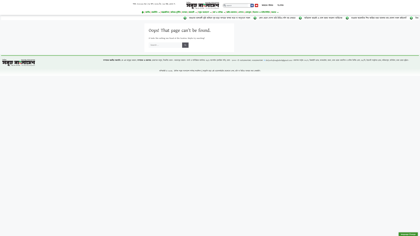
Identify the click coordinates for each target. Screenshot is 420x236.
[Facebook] (252, 5)
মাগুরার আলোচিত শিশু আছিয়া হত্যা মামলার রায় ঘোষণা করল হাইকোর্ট (365, 18)
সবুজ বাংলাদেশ (203, 12)
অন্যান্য (273, 12)
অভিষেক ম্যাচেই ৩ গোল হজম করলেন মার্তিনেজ (310, 18)
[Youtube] (256, 5)
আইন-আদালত (232, 12)
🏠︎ (143, 12)
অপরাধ (184, 12)
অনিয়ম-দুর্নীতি (176, 12)
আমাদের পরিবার (267, 5)
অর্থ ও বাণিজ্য (218, 12)
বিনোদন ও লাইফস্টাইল (261, 12)
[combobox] (238, 5)
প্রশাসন (241, 12)
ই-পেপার (281, 5)
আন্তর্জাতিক (165, 12)
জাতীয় (147, 12)
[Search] (185, 45)
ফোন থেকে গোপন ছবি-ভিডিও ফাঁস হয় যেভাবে (263, 18)
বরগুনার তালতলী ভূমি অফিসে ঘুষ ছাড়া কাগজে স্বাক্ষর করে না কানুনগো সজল (205, 18)
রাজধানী (191, 12)
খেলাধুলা (248, 12)
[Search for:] (165, 45)
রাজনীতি (154, 12)
